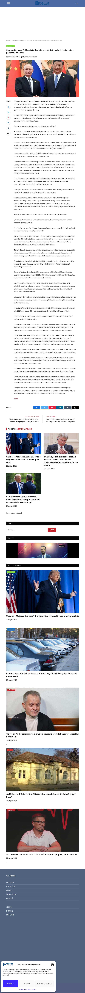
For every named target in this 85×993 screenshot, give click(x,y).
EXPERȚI (9, 890)
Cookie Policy (23, 989)
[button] (52, 965)
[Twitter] (8, 112)
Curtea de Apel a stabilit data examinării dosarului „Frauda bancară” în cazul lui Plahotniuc (42, 735)
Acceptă (10, 984)
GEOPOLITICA (10, 46)
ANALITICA (10, 882)
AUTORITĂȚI (11, 629)
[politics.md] (42, 3)
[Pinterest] (8, 117)
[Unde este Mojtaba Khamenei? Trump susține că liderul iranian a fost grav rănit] (23, 443)
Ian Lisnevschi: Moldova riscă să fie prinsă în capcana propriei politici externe (41, 854)
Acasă (8, 40)
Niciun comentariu (30, 57)
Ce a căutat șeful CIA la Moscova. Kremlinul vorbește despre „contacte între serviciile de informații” (23, 500)
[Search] (77, 3)
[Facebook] (8, 107)
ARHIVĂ (9, 907)
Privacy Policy (32, 989)
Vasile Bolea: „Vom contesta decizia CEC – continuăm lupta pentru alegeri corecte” (24, 420)
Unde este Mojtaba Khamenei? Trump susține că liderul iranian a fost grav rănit (23, 460)
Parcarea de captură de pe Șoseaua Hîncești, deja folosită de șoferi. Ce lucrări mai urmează (41, 675)
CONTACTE (10, 915)
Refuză (27, 984)
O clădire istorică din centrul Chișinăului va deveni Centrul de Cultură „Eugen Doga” (41, 796)
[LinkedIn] (8, 123)
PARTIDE (9, 911)
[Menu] (8, 3)
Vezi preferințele (44, 984)
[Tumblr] (8, 128)
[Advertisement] (42, 23)
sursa (16, 399)
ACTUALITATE (11, 689)
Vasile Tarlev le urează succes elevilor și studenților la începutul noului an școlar (60, 420)
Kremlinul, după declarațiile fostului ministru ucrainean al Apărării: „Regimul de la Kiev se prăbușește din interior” (61, 461)
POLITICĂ (10, 750)
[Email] (8, 133)
